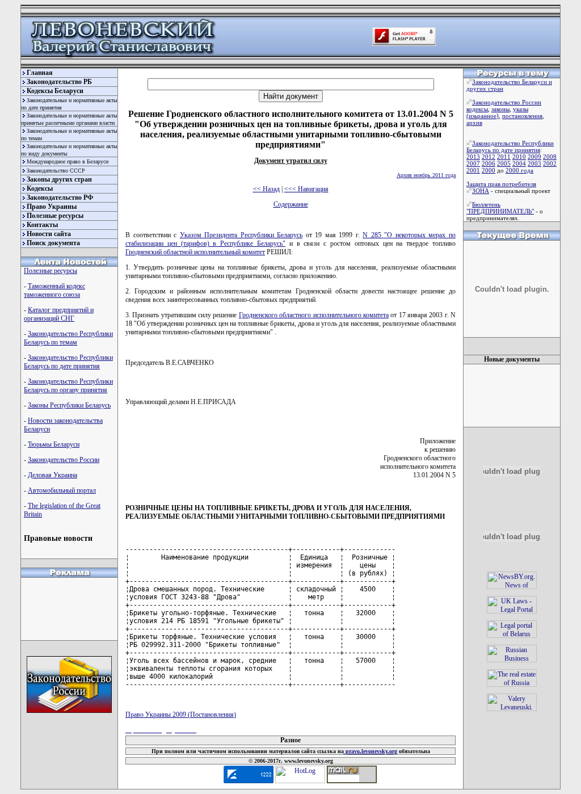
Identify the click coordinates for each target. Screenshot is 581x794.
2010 (519, 156)
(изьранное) (482, 115)
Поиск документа (53, 243)
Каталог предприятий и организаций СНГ (59, 314)
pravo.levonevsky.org (370, 751)
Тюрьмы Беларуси (53, 444)
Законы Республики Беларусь (69, 405)
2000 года (519, 170)
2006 (488, 163)
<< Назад (266, 189)
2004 (519, 163)
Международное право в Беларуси (67, 161)
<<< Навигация (306, 189)
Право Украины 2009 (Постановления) (180, 715)
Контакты (42, 225)
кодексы (477, 109)
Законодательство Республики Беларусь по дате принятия (68, 362)
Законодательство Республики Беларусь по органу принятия (68, 385)
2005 (504, 163)
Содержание (290, 204)
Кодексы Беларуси (55, 91)
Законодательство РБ (59, 82)
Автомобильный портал (62, 490)
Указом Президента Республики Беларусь (241, 235)
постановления (522, 115)
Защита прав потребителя (501, 183)
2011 (504, 156)
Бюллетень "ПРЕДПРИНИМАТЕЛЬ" (500, 208)
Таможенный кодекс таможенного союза (54, 290)
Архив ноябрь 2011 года (426, 175)
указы (520, 109)
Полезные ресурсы (55, 216)
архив (474, 122)
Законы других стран (59, 179)
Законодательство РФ (60, 197)
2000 (488, 170)
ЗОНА (480, 190)
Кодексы (40, 188)
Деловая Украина (52, 475)
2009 (534, 156)
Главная (40, 73)
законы (500, 109)
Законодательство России (63, 460)
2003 (534, 163)
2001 (473, 170)
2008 (550, 156)
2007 (473, 163)
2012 (488, 156)
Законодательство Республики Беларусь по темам (68, 338)
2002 (550, 163)
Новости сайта (49, 234)
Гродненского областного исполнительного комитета (314, 315)
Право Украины (52, 207)
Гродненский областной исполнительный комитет (195, 252)
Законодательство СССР (56, 170)
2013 (473, 156)
